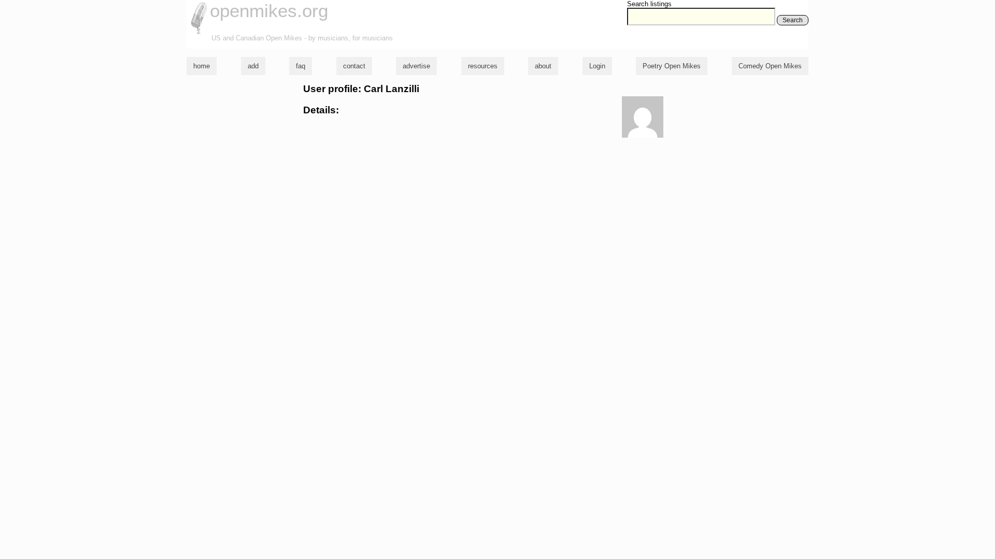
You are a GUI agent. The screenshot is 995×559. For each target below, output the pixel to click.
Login (597, 66)
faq (300, 66)
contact (354, 66)
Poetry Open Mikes (672, 66)
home (201, 66)
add (253, 66)
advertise (416, 66)
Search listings (649, 4)
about (543, 66)
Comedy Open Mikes (770, 66)
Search (793, 20)
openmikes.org (269, 11)
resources (482, 66)
